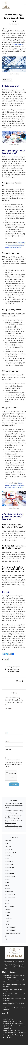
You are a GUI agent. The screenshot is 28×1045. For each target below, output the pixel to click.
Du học (7, 858)
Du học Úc (8, 879)
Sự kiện (7, 915)
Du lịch (7, 882)
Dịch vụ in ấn (8, 849)
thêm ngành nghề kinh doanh (14, 485)
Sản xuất (7, 912)
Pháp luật (7, 909)
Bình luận (8, 708)
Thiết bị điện (8, 918)
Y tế (6, 939)
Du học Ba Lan (9, 861)
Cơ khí (6, 843)
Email (7, 741)
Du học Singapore (10, 876)
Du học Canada (9, 864)
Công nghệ (8, 846)
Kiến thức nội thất (10, 897)
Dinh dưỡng (8, 855)
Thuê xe (7, 921)
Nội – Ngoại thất (9, 906)
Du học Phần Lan (9, 873)
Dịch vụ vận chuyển (10, 852)
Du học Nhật (8, 870)
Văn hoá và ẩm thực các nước (13, 933)
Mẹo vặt (6, 659)
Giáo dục (7, 885)
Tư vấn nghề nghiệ (10, 927)
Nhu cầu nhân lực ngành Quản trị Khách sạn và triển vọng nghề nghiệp (14, 806)
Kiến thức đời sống (10, 894)
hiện (10, 80)
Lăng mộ (7, 900)
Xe (5, 936)
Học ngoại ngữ (9, 891)
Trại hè (7, 924)
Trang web (8, 749)
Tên (6, 733)
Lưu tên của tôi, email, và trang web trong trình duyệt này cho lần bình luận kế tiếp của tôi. (13, 763)
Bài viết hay (8, 840)
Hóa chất (7, 888)
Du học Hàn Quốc (10, 867)
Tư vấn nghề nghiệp (10, 930)
